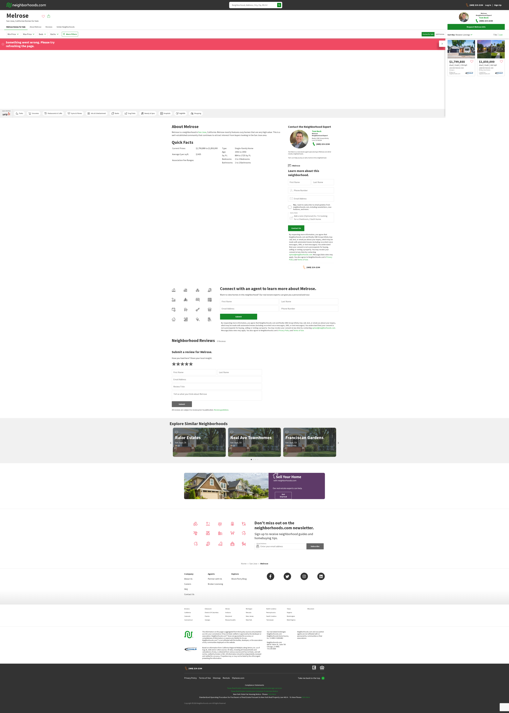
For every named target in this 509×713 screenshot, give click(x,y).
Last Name (318, 182)
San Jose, (10, 21)
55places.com (238, 678)
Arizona (187, 609)
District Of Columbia (211, 612)
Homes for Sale (428, 34)
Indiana (228, 612)
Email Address (300, 199)
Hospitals (167, 113)
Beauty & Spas (149, 113)
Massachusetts (230, 620)
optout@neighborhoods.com (300, 254)
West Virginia (291, 620)
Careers (187, 584)
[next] (472, 49)
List (501, 35)
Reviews (49, 27)
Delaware (208, 609)
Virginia (289, 612)
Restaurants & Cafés (55, 113)
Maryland (228, 616)
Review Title (179, 386)
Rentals (226, 678)
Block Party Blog (239, 578)
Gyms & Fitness (76, 113)
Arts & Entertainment (98, 113)
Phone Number (301, 190)
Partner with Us (215, 578)
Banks (117, 113)
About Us (188, 578)
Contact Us (189, 594)
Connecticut (188, 620)
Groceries (35, 113)
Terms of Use (303, 259)
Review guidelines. (221, 410)
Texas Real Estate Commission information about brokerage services (254, 688)
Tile (495, 35)
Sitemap (217, 678)
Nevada (248, 612)
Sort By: (451, 35)
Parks (21, 113)
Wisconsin (310, 609)
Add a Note (294, 213)
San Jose (202, 132)
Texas (289, 609)
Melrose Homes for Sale (15, 27)
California (19, 21)
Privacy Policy (284, 330)
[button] (442, 44)
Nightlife (182, 113)
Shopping (197, 113)
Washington (291, 616)
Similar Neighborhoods (66, 27)
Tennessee (269, 620)
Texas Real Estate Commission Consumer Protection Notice (254, 691)
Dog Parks (131, 113)
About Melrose (35, 27)
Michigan (249, 609)
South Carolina (271, 616)
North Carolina (271, 609)
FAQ (186, 589)
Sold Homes (440, 34)
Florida (207, 616)
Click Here (272, 694)
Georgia (207, 620)
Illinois (227, 609)
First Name (295, 182)
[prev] (450, 49)
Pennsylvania (271, 612)
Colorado (187, 616)
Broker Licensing (215, 584)
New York (249, 620)
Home (244, 563)
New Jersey (250, 616)
